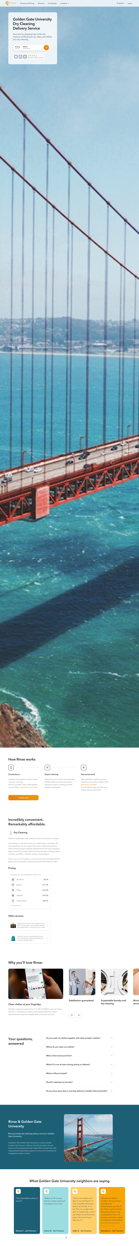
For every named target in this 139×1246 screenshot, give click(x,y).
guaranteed (12, 1017)
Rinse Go (41, 3)
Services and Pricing (27, 3)
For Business (52, 3)
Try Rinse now (23, 798)
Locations (63, 3)
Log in (130, 3)
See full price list (16, 905)
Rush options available (88, 785)
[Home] (10, 3)
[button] (104, 782)
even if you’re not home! (29, 787)
